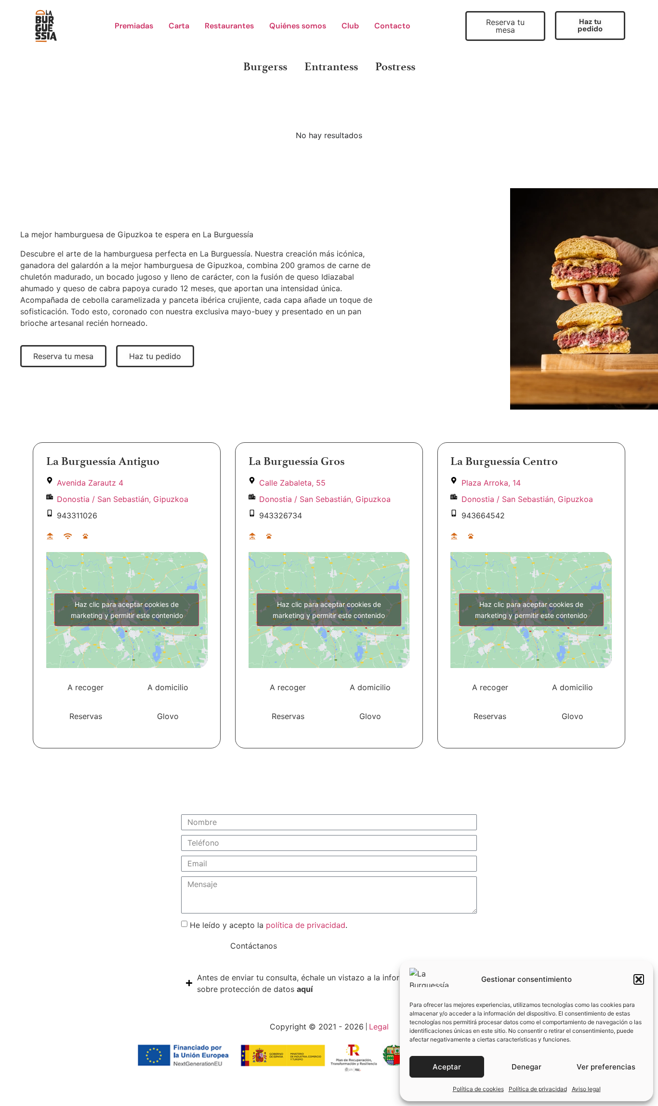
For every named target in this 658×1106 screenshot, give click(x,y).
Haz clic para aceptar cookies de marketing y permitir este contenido (127, 609)
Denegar (526, 1066)
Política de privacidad (538, 1089)
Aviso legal (586, 1089)
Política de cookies (478, 1089)
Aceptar (447, 1066)
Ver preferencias (606, 1066)
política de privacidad (305, 925)
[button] (639, 979)
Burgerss (265, 66)
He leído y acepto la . (268, 925)
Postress (395, 66)
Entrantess (331, 66)
